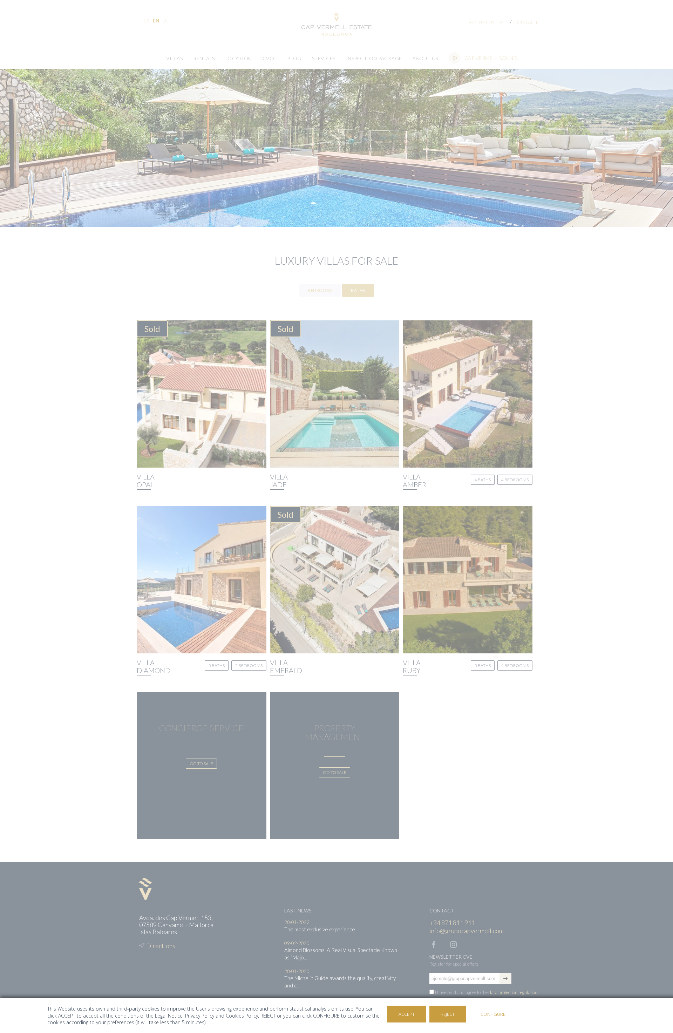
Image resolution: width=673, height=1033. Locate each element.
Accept (407, 1014)
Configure (493, 1014)
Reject (448, 1014)
